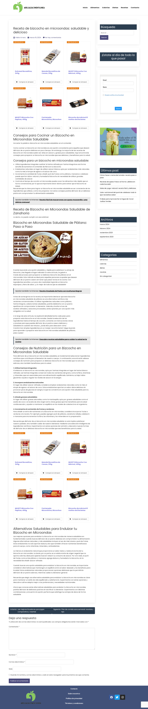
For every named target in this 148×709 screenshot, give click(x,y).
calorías (103, 264)
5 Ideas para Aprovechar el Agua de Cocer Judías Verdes (117, 200)
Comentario (14, 627)
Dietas (115, 7)
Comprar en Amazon (26, 82)
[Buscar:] (117, 33)
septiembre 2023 (106, 237)
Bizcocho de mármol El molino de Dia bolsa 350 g (78, 118)
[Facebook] (111, 697)
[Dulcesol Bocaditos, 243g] (25, 56)
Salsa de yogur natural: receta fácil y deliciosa (118, 188)
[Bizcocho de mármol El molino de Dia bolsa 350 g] (78, 102)
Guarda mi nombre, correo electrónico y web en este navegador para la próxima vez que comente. (49, 675)
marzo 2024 (104, 224)
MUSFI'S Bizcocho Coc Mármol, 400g (77, 72)
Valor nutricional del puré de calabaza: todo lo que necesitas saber (118, 193)
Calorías (106, 7)
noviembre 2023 (106, 232)
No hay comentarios (53, 37)
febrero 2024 (105, 228)
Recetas (124, 7)
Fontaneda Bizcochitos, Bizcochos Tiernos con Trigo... (51, 118)
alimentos (104, 260)
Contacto (135, 7)
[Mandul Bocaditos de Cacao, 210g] (52, 56)
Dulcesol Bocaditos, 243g (23, 72)
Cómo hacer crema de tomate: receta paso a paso (118, 176)
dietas (102, 268)
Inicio (85, 7)
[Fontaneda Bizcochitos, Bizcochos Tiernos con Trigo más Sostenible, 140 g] (52, 102)
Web (10, 669)
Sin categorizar (106, 276)
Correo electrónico (17, 662)
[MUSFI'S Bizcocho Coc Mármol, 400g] (78, 56)
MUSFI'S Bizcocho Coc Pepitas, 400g (24, 118)
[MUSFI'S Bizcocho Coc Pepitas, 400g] (25, 102)
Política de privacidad (74, 698)
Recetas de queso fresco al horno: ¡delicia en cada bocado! (117, 183)
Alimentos (94, 7)
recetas (103, 272)
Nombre (13, 655)
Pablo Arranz (20, 37)
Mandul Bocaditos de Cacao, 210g (51, 72)
